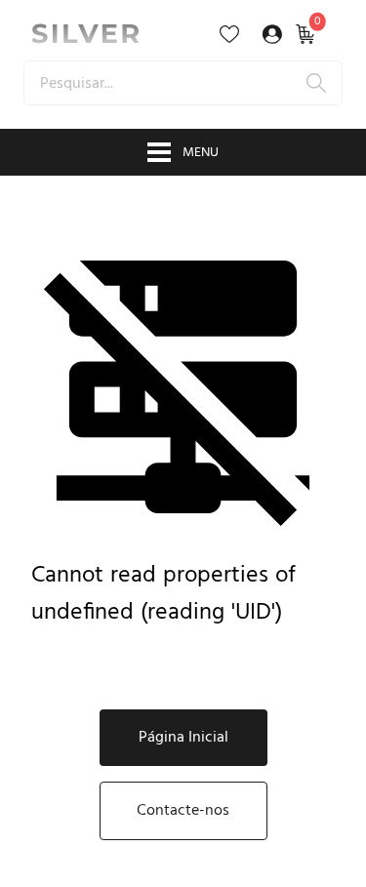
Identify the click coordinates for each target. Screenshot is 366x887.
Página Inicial (183, 737)
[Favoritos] (229, 34)
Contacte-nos (183, 811)
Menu (201, 152)
